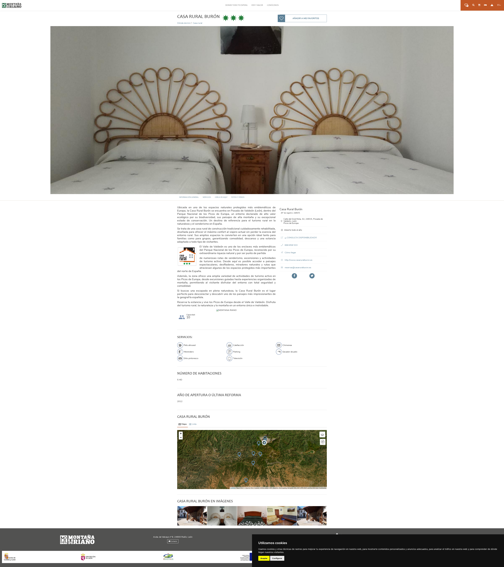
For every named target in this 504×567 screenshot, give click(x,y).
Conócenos (273, 5)
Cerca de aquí (221, 197)
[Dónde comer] (479, 5)
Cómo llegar (290, 252)
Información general (189, 197)
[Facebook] (294, 275)
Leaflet (232, 488)
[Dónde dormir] (485, 5)
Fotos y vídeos (237, 197)
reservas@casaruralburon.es (297, 267)
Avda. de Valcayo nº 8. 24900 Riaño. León (172, 537)
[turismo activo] (492, 5)
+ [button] (181, 433)
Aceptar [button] (263, 558)
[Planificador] (473, 5)
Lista (194, 424)
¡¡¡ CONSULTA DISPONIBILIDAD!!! (300, 237)
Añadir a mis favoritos (306, 18)
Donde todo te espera (236, 5)
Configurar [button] (277, 558)
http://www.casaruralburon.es (298, 260)
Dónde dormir (184, 23)
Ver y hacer (257, 5)
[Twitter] (312, 275)
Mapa (184, 424)
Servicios (207, 197)
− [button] (181, 437)
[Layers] (322, 434)
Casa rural (197, 23)
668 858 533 (291, 245)
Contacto (173, 541)
